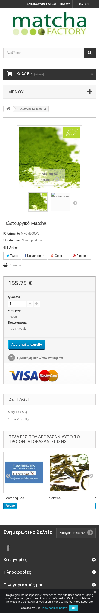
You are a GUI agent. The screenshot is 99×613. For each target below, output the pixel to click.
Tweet (13, 255)
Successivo (75, 202)
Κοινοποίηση (35, 255)
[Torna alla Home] (8, 109)
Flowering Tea (13, 498)
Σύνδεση (65, 4)
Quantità (14, 297)
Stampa (15, 265)
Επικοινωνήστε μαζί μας (41, 4)
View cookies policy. (54, 608)
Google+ (60, 255)
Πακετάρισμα (18, 322)
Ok (74, 608)
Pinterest (82, 255)
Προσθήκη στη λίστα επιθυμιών (39, 358)
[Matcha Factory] (49, 24)
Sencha (55, 498)
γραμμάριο (16, 310)
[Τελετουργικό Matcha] (38, 202)
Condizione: (12, 240)
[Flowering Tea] (23, 472)
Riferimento (11, 233)
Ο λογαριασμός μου (23, 584)
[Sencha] (69, 472)
